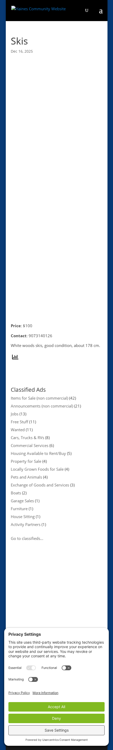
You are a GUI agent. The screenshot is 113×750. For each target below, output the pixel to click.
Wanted (18, 429)
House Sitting (23, 516)
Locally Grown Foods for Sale (37, 469)
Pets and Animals (26, 477)
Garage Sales (22, 500)
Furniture (19, 508)
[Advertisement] (56, 609)
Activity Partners (25, 524)
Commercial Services (29, 445)
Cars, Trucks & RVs (27, 437)
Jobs (14, 413)
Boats (16, 492)
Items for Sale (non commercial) (39, 398)
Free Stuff (19, 421)
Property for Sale (26, 461)
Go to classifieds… (27, 538)
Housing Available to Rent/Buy (38, 453)
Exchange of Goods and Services (40, 485)
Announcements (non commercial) (42, 406)
